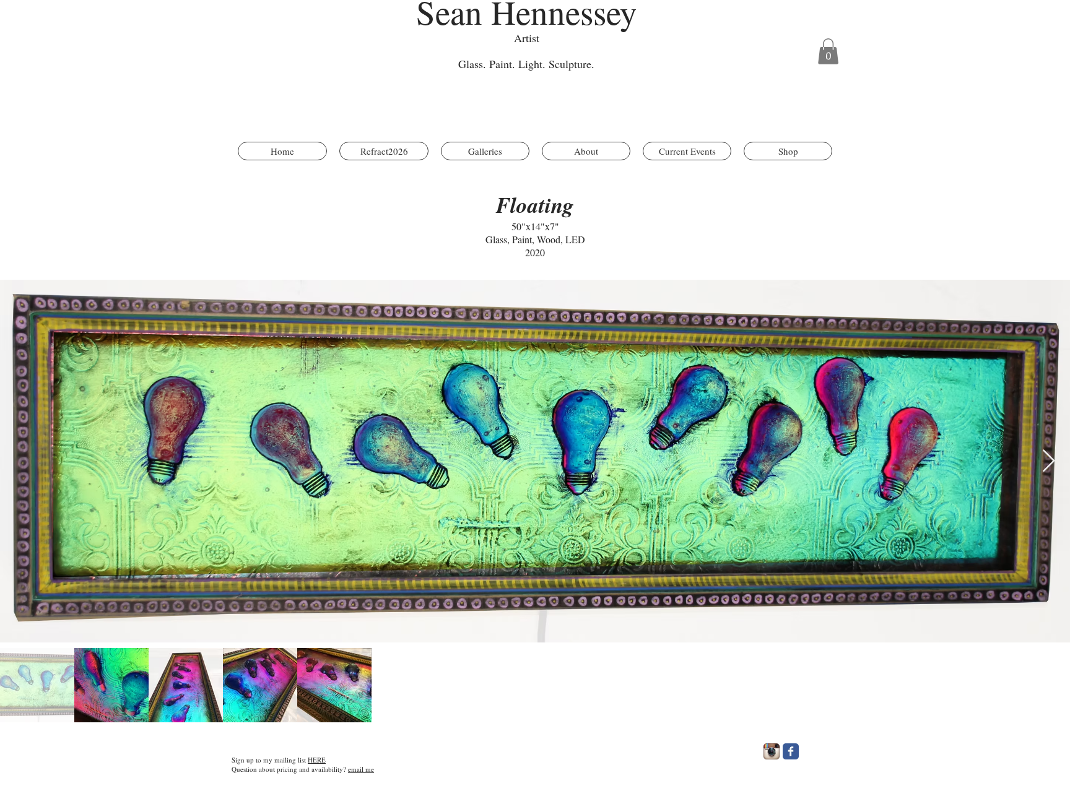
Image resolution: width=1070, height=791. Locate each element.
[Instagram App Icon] (771, 751)
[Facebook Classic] (791, 751)
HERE (317, 759)
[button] (828, 51)
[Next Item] (1049, 461)
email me (361, 769)
